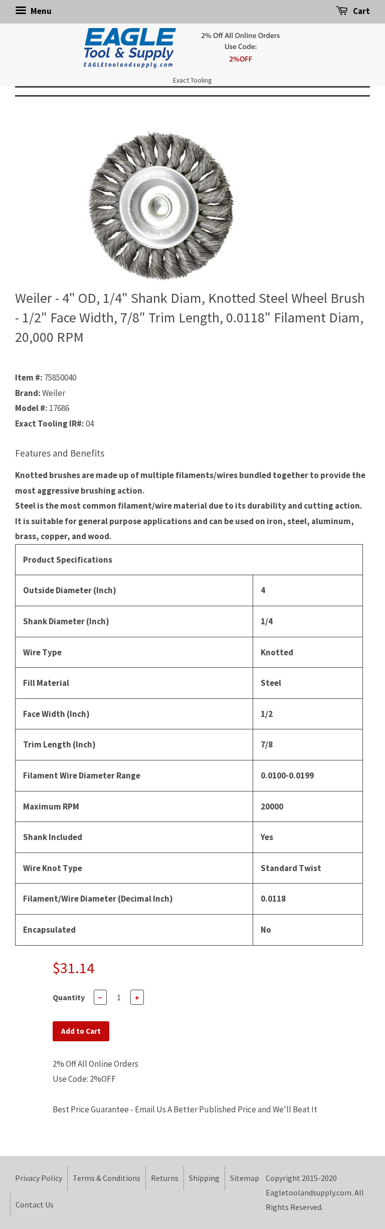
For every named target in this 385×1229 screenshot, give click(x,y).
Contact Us (35, 1204)
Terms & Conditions (106, 1178)
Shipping (204, 1178)
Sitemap (244, 1178)
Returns (164, 1178)
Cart (360, 11)
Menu (40, 11)
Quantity (69, 997)
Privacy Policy (38, 1178)
